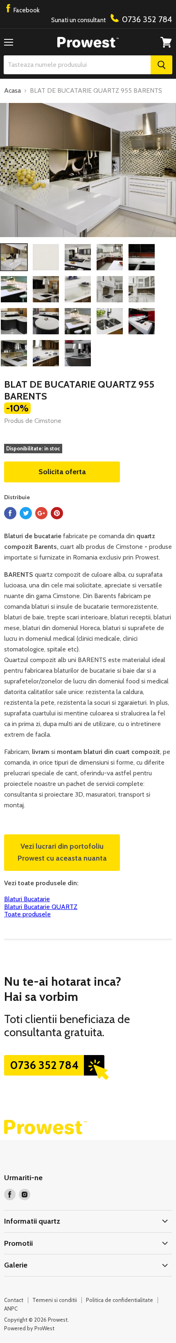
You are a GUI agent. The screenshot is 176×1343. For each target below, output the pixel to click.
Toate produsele (27, 914)
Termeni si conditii (54, 1300)
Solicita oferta (62, 471)
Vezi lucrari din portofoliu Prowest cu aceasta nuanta (62, 852)
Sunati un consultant (111, 19)
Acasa (12, 90)
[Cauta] (161, 64)
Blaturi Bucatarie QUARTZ (40, 907)
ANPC (11, 1308)
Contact (13, 1300)
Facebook (26, 10)
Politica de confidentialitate (119, 1300)
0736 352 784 (44, 1065)
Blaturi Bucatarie (27, 899)
